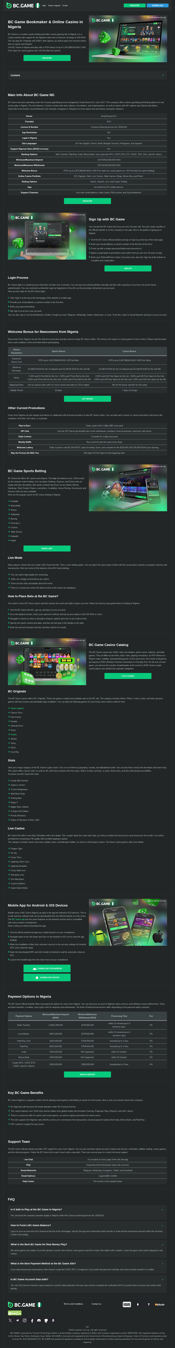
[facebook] (32, 1320)
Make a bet (47, 548)
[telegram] (17, 1320)
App (44, 5)
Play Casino (128, 676)
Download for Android (50, 968)
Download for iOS (49, 977)
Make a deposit (87, 1074)
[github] (46, 1320)
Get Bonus (87, 399)
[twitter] (10, 1320)
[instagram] (24, 1320)
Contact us (96, 1304)
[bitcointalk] (53, 1320)
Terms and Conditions (73, 1304)
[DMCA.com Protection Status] (15, 1309)
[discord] (39, 1320)
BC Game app (18, 919)
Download (157, 5)
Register (134, 5)
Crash (65, 5)
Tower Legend (54, 5)
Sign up (128, 268)
